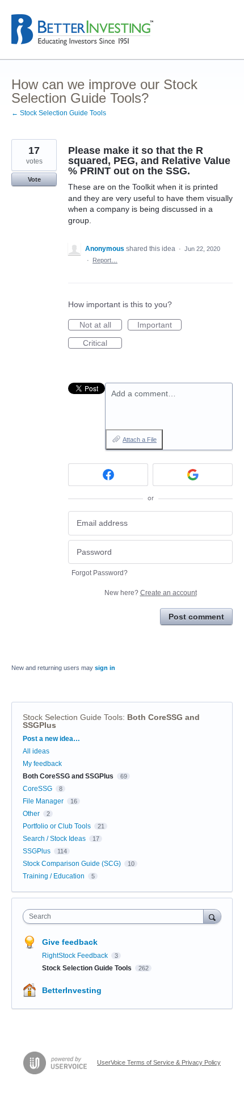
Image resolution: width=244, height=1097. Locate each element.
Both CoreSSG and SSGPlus (68, 776)
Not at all (100, 325)
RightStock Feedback (76, 956)
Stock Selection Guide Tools (73, 717)
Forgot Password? (99, 573)
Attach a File (140, 439)
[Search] (212, 916)
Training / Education (54, 876)
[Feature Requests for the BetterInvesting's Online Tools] (82, 29)
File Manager (43, 801)
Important (159, 325)
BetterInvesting (72, 990)
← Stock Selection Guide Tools (58, 113)
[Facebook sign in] (108, 474)
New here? (150, 593)
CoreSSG (37, 789)
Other (31, 814)
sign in (105, 667)
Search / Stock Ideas (54, 839)
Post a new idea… (51, 739)
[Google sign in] (193, 474)
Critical (102, 343)
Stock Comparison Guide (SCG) (72, 864)
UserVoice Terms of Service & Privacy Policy (159, 1062)
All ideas (36, 751)
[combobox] (115, 916)
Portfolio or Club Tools (57, 826)
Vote (34, 179)
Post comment (196, 616)
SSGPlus (37, 851)
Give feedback (70, 942)
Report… (104, 260)
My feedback (42, 764)
